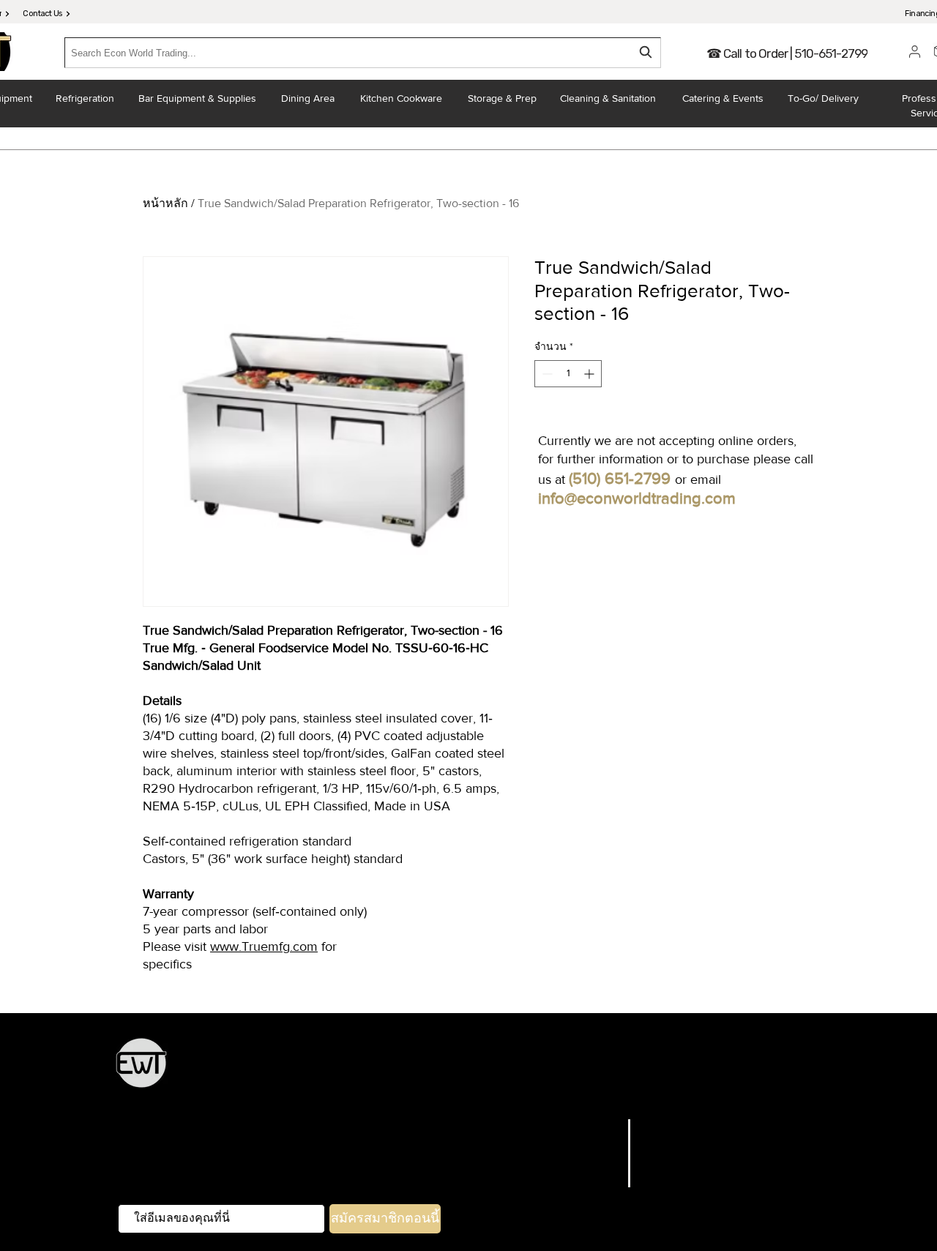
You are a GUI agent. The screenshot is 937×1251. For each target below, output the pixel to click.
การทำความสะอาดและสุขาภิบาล (652, 1091)
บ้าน (608, 1126)
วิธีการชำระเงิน (684, 1180)
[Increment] (590, 373)
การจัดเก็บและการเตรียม (476, 1070)
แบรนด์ (599, 1144)
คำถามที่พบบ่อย (685, 1126)
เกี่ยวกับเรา (588, 1162)
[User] (915, 51)
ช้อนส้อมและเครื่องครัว (602, 1070)
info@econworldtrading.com (637, 498)
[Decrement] (546, 373)
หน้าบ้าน (447, 1091)
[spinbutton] (568, 373)
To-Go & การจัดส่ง (517, 1091)
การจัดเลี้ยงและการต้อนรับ (732, 1070)
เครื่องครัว (384, 1070)
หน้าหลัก (165, 203)
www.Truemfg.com (264, 946)
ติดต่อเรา (593, 1180)
